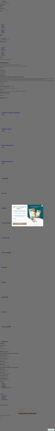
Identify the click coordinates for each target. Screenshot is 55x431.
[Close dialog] (42, 205)
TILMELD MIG (19, 223)
